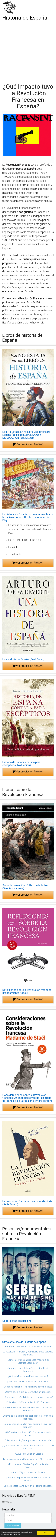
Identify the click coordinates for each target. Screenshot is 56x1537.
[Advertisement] (28, 51)
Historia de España (24, 18)
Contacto (7, 1502)
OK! (45, 1533)
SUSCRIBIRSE (12, 1525)
